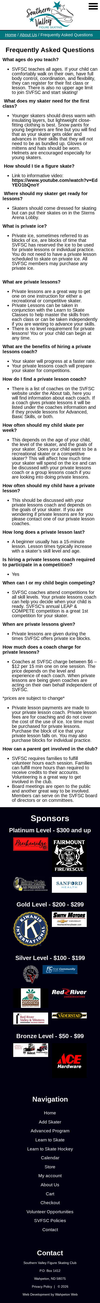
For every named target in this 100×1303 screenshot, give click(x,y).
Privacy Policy (42, 1286)
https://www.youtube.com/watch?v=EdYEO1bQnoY (54, 182)
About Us (28, 35)
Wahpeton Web (66, 1294)
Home (10, 35)
